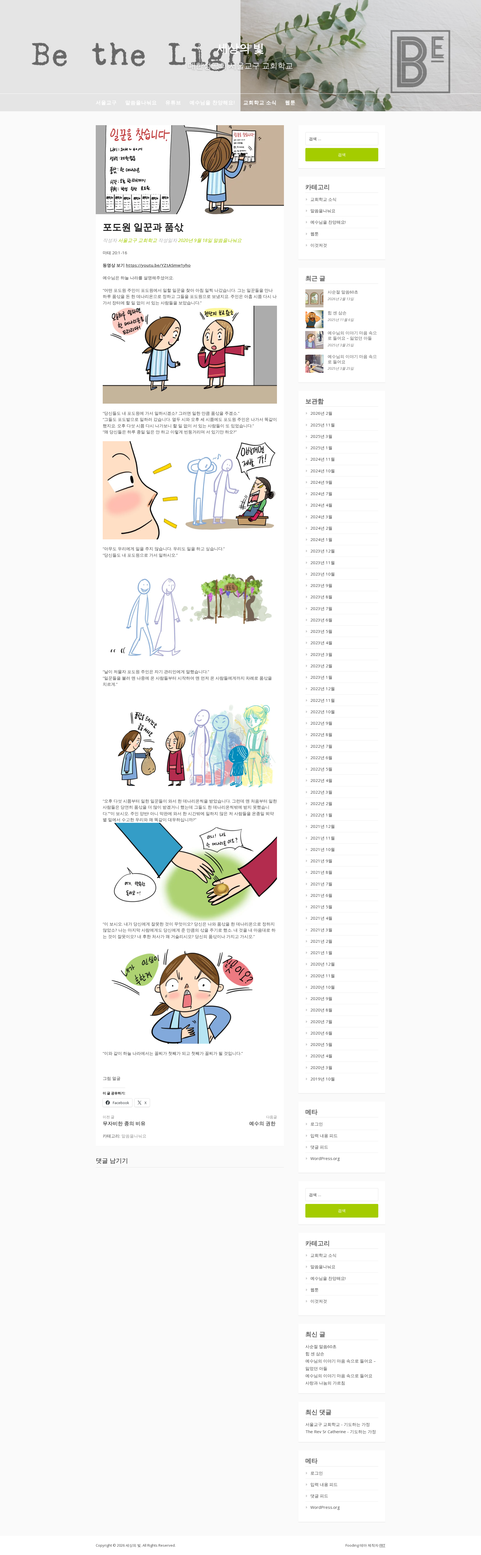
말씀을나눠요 (141, 102)
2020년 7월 (321, 1021)
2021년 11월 (322, 838)
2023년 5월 (321, 631)
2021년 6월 (321, 895)
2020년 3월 (321, 1067)
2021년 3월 (321, 929)
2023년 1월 (321, 677)
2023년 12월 (322, 551)
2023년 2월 (321, 665)
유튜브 (173, 102)
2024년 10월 (322, 470)
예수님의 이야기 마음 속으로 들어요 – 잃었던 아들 (352, 335)
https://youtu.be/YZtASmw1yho (158, 265)
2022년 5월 (321, 769)
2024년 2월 (321, 528)
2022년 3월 (321, 792)
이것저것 (318, 245)
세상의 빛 (240, 47)
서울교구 (106, 102)
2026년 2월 (321, 413)
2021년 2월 (321, 941)
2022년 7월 (321, 746)
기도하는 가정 (357, 1424)
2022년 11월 (322, 700)
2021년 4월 (321, 918)
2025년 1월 (321, 447)
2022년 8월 (321, 734)
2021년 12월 (322, 826)
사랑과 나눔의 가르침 (325, 1383)
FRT (382, 1545)
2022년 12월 (322, 688)
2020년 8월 (321, 1010)
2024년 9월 (321, 482)
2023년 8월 (321, 596)
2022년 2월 (321, 803)
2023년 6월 (321, 620)
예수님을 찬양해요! (212, 102)
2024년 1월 (321, 539)
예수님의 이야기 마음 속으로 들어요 (338, 1375)
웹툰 (290, 102)
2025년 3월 (321, 436)
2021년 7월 (321, 884)
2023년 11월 (322, 562)
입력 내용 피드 (324, 1135)
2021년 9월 (321, 860)
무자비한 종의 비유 (124, 1120)
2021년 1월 (321, 952)
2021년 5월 (321, 906)
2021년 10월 (322, 849)
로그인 (316, 1124)
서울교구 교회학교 (137, 240)
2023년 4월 (321, 642)
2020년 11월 (322, 975)
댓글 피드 (319, 1147)
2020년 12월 (322, 964)
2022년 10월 (322, 711)
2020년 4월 (321, 1055)
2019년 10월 (322, 1079)
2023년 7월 (321, 608)
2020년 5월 (321, 1044)
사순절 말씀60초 (343, 292)
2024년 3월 (321, 516)
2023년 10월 (322, 574)
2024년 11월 (322, 459)
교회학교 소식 (260, 102)
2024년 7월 (321, 493)
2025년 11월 (322, 425)
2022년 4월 (321, 780)
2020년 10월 (322, 987)
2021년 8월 (321, 872)
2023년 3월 (321, 654)
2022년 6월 (321, 757)
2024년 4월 (321, 505)
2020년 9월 (321, 998)
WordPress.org (325, 1158)
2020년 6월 (321, 1033)
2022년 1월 (321, 815)
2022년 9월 (321, 723)
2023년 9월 (321, 585)
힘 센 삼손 (337, 312)
